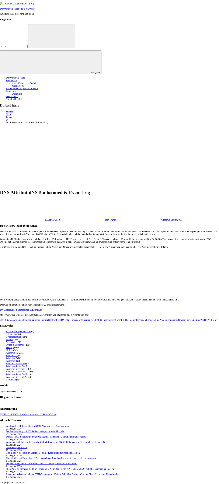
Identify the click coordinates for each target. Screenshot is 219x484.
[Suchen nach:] (14, 46)
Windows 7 (11, 358)
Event (92, 320)
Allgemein (11, 334)
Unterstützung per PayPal (24, 83)
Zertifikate (11, 379)
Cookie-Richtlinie (14, 99)
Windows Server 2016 (171, 220)
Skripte (9, 350)
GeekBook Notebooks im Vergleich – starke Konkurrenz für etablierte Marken (43, 453)
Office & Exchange (15, 345)
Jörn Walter (110, 220)
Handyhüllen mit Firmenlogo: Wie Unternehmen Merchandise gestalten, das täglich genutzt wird (51, 458)
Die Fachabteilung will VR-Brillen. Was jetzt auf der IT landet (35, 431)
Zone (214, 320)
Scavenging (191, 320)
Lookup (132, 320)
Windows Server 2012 (16, 366)
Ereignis (86, 320)
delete (58, 320)
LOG (126, 320)
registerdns (173, 320)
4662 (7, 320)
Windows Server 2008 (16, 363)
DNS (63, 320)
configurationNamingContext (42, 320)
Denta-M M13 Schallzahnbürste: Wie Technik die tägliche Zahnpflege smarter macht (46, 436)
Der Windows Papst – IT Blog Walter (17, 8)
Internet (9, 339)
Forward (112, 320)
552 (11, 320)
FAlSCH (99, 320)
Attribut (16, 320)
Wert (209, 320)
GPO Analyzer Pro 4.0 (16, 447)
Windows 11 (12, 355)
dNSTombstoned (74, 320)
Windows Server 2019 (16, 371)
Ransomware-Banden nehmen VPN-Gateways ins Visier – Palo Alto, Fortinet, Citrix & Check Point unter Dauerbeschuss (63, 474)
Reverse (182, 320)
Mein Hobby (18, 85)
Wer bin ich (11, 80)
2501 (2, 320)
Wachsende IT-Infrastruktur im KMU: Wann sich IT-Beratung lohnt (37, 426)
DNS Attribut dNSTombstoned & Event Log (21, 310)
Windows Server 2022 (16, 374)
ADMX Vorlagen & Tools (18, 331)
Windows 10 (12, 353)
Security (10, 347)
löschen (139, 320)
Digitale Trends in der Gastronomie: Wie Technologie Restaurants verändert (41, 463)
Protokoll (163, 320)
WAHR (203, 320)
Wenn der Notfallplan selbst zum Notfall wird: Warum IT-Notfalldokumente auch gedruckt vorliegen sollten (56, 442)
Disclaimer (17, 94)
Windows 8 (11, 361)
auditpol (24, 320)
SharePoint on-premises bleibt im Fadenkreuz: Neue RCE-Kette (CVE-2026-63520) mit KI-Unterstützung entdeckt (60, 469)
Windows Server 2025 (16, 377)
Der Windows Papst (15, 77)
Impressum (11, 91)
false (106, 320)
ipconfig (120, 320)
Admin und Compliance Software (22, 88)
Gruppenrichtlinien (15, 336)
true (198, 320)
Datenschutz (12, 96)
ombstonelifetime (151, 320)
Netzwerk (10, 342)
